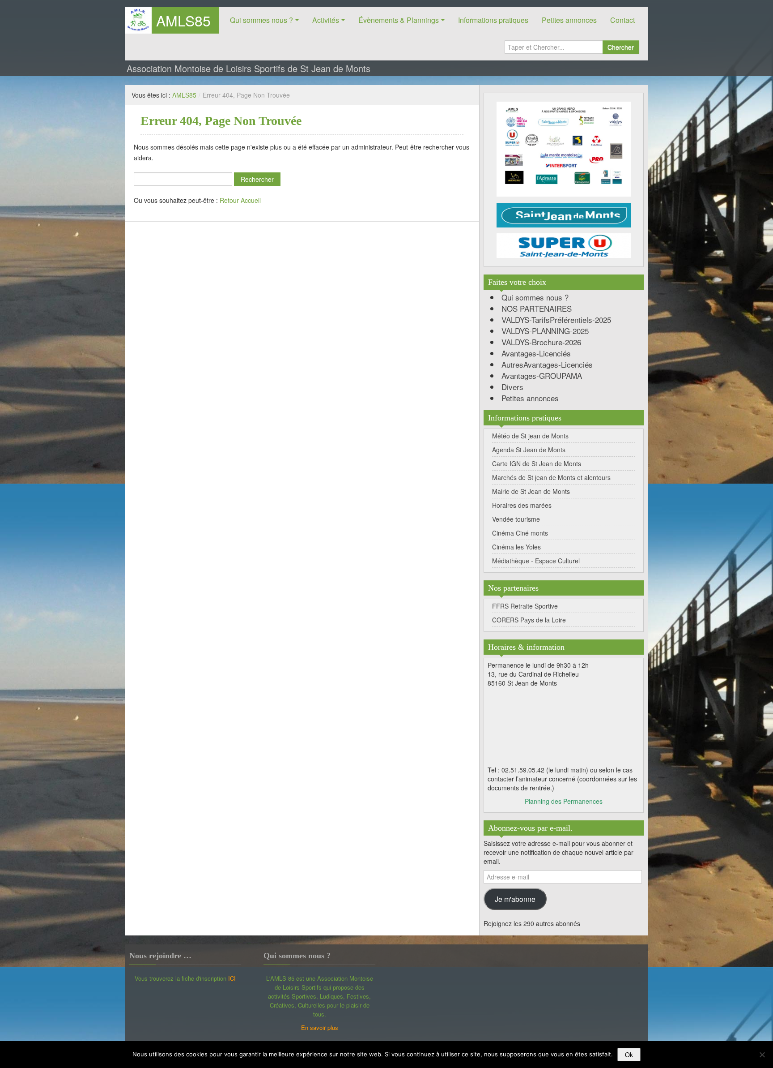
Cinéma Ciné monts (520, 532)
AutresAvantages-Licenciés (547, 364)
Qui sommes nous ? (261, 20)
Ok (629, 1054)
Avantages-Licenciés (536, 353)
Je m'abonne (515, 899)
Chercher (620, 47)
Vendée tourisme (516, 519)
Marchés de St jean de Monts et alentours (551, 477)
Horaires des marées (522, 505)
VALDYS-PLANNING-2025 (545, 330)
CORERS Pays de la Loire (529, 619)
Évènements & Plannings (398, 20)
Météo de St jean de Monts (530, 435)
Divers (512, 386)
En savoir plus (319, 1027)
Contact (622, 20)
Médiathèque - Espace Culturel (536, 560)
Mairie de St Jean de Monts (531, 491)
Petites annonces (569, 20)
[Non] (761, 1054)
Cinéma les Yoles (516, 546)
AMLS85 (183, 20)
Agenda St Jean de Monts (528, 449)
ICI (232, 978)
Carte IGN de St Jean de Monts (536, 463)
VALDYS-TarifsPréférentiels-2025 (556, 319)
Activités (325, 20)
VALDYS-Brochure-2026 (541, 341)
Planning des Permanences (564, 801)
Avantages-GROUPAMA (541, 375)
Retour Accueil (240, 200)
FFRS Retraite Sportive (525, 605)
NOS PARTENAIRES (536, 308)
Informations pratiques (493, 20)
